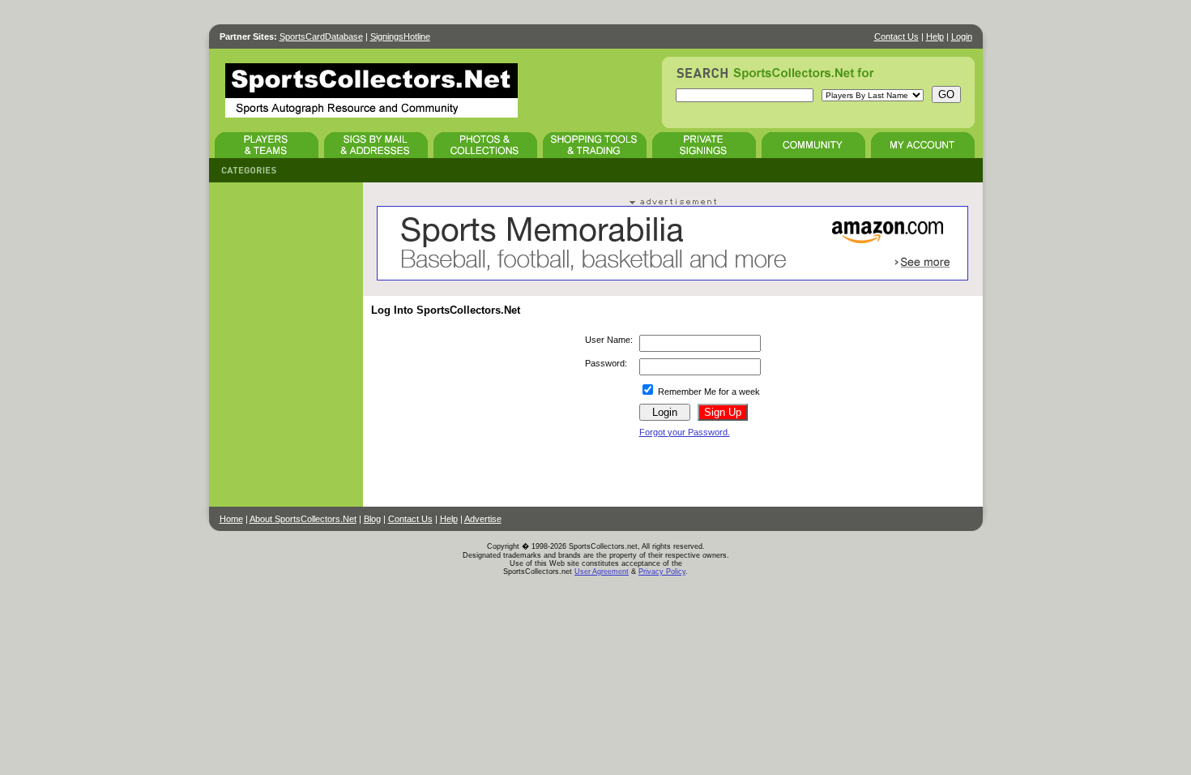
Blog (372, 519)
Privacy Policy (661, 571)
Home (231, 519)
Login (961, 36)
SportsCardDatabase (321, 36)
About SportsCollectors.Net (303, 519)
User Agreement (601, 571)
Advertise (483, 519)
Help (935, 36)
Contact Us (896, 36)
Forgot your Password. (684, 432)
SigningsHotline (400, 36)
